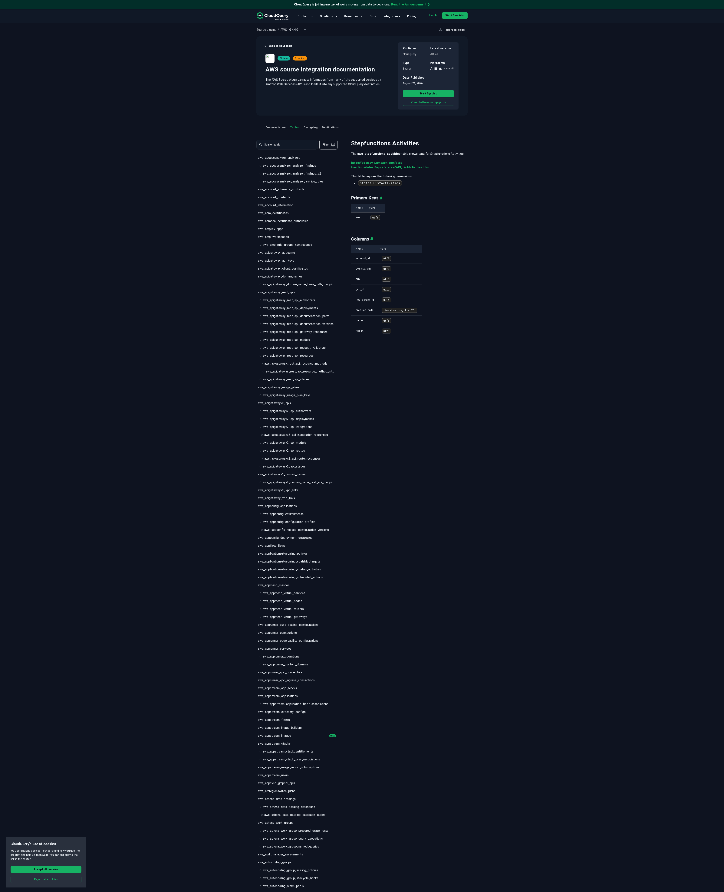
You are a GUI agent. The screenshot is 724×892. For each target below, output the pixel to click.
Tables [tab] (294, 127)
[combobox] (297, 30)
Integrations (391, 16)
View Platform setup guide (428, 102)
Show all (449, 68)
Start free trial (455, 15)
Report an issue (454, 29)
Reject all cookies (46, 879)
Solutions (326, 16)
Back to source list (281, 45)
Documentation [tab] (275, 127)
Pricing (412, 16)
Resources (351, 16)
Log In (433, 15)
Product (303, 16)
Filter (326, 144)
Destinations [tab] (330, 127)
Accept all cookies (46, 869)
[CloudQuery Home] (272, 16)
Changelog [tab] (311, 127)
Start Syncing (428, 93)
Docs (373, 16)
